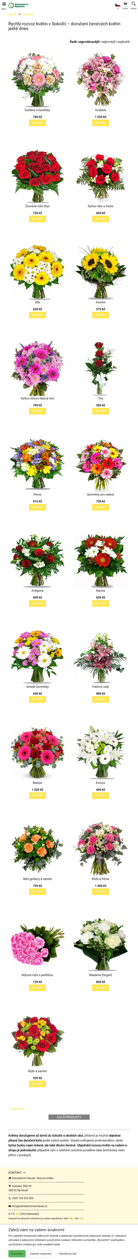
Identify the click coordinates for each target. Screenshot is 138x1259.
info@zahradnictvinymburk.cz (29, 1206)
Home (12, 14)
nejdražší (123, 42)
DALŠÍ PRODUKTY (69, 1117)
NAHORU (17, 1109)
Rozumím (17, 1253)
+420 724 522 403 (22, 1198)
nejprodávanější (88, 42)
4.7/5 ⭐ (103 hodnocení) (23, 1213)
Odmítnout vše (67, 1253)
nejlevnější (108, 42)
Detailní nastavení (40, 1253)
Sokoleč (28, 14)
